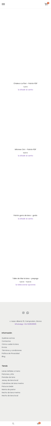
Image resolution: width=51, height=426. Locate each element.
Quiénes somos (8, 338)
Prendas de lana (8, 377)
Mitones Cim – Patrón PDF (25, 149)
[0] (46, 4)
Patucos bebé (7, 386)
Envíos (4, 347)
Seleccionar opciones (26, 285)
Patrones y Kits (8, 374)
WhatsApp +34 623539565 (25, 324)
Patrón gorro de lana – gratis (25, 215)
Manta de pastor (9, 389)
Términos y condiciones (12, 350)
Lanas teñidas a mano (11, 371)
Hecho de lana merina (11, 392)
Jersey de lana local (10, 380)
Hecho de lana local (10, 395)
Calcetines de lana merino (13, 383)
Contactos (6, 341)
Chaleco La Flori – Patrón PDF (25, 83)
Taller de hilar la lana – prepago (25, 278)
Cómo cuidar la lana (10, 344)
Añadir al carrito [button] (26, 89)
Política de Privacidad (10, 353)
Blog (3, 356)
